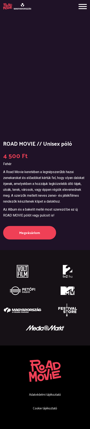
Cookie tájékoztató (45, 408)
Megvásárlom (29, 233)
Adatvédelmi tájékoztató (45, 394)
